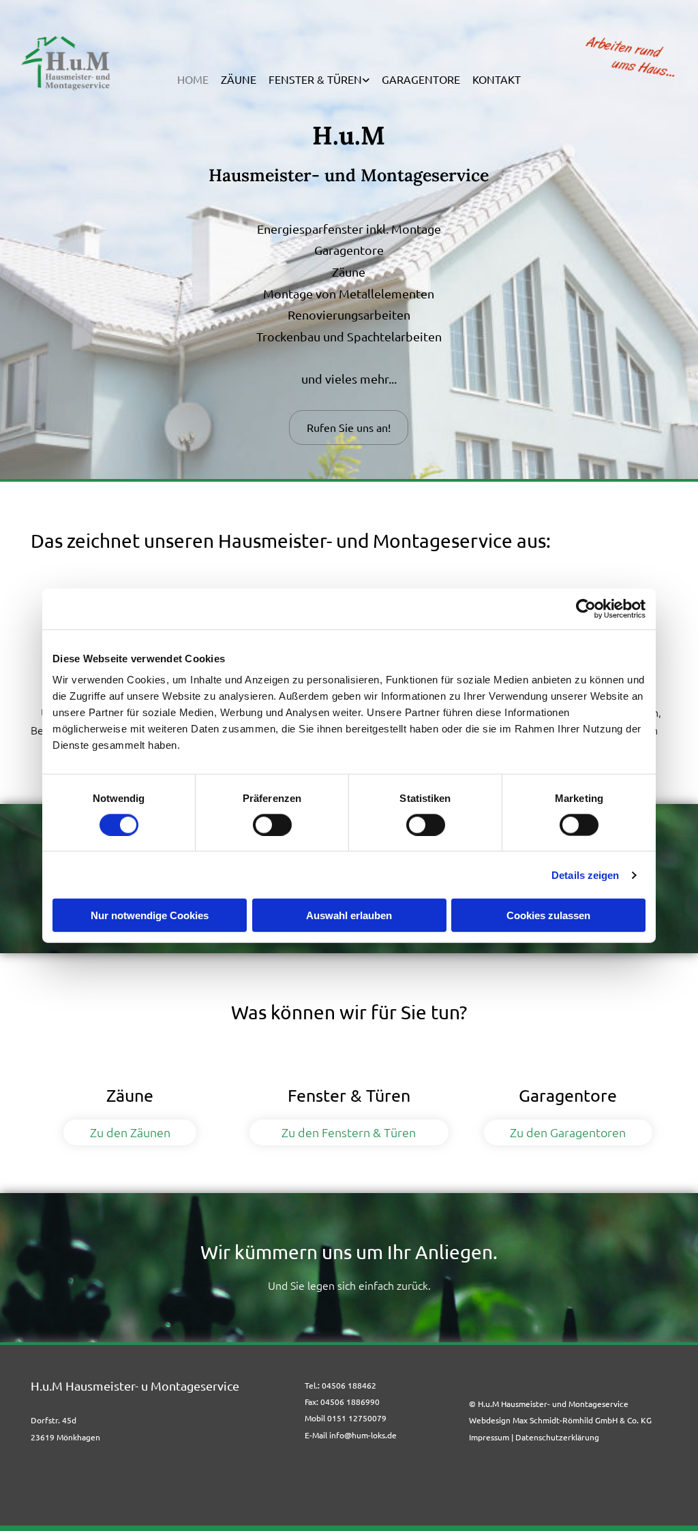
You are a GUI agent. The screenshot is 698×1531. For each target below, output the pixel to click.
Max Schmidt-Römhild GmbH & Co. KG (582, 1419)
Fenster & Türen (315, 79)
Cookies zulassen (548, 915)
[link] (319, 79)
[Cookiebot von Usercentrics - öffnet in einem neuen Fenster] (586, 608)
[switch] (272, 824)
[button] (348, 427)
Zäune (238, 79)
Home (193, 79)
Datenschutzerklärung (557, 1437)
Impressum (489, 1437)
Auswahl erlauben (349, 915)
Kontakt (496, 79)
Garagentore (421, 79)
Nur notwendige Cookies (150, 915)
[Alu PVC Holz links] (366, 79)
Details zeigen (585, 874)
